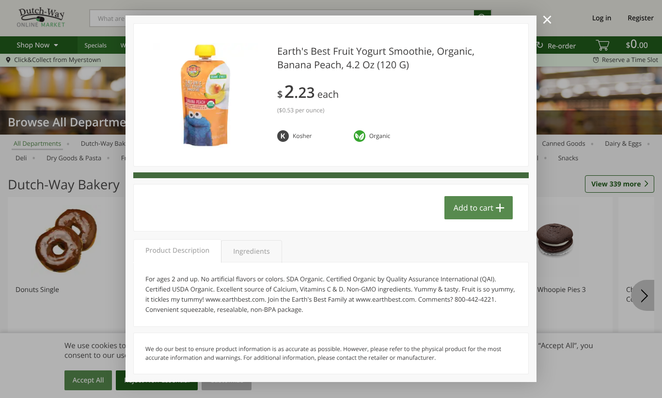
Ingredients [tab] (251, 251)
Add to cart (473, 207)
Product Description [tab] (177, 250)
